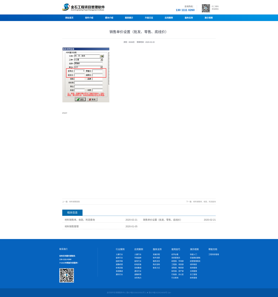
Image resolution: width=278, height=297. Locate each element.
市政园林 (137, 258)
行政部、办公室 (177, 275)
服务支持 (156, 261)
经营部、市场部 (177, 261)
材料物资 (193, 265)
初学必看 (174, 255)
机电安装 (119, 268)
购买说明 (156, 265)
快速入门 (193, 255)
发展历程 (156, 255)
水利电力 (137, 278)
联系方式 (156, 268)
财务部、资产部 (177, 271)
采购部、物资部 (177, 268)
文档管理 (193, 271)
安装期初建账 (195, 258)
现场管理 (193, 268)
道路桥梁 (119, 265)
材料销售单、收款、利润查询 (204, 202)
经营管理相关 (195, 261)
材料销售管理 (74, 202)
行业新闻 (174, 278)
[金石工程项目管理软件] (92, 11)
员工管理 (193, 275)
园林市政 (119, 261)
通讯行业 (119, 275)
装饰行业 (119, 258)
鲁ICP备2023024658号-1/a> (160, 293)
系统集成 (119, 271)
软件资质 (156, 258)
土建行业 (119, 255)
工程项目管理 (214, 255)
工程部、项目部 (177, 265)
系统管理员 (175, 258)
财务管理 (193, 278)
